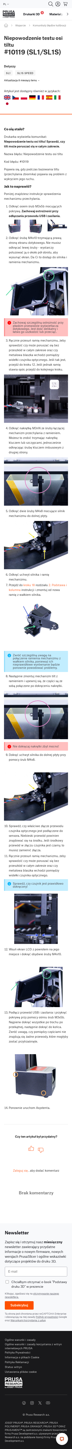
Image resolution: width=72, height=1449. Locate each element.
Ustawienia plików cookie (21, 1371)
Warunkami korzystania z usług (28, 1320)
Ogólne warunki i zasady (20, 1339)
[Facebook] (24, 1403)
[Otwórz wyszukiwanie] (51, 4)
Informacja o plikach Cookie (22, 1357)
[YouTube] (48, 1403)
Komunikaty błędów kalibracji (49, 25)
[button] (7, 97)
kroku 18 (29, 585)
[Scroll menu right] (67, 14)
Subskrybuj (19, 1305)
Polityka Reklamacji (17, 1362)
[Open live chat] (62, 1439)
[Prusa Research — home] (9, 14)
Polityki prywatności (47, 1316)
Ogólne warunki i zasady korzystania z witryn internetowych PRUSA (33, 1346)
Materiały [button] (56, 14)
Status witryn (13, 1367)
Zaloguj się (20, 1170)
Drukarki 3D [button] (33, 13)
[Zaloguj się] (58, 4)
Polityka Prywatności (17, 1352)
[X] (40, 1403)
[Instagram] (32, 1403)
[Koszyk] (66, 4)
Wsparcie (20, 25)
